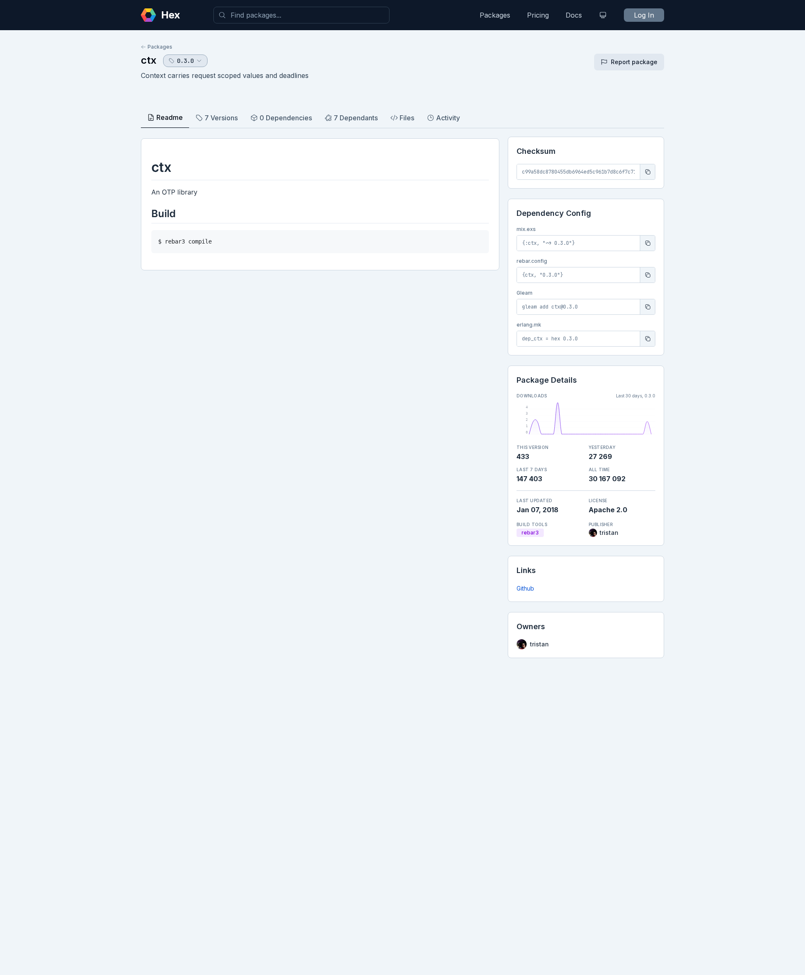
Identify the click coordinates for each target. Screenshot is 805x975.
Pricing (538, 15)
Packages (495, 15)
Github (525, 588)
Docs (574, 15)
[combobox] (301, 15)
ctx (148, 60)
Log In (644, 15)
